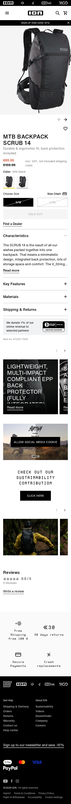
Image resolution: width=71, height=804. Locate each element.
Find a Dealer (12, 223)
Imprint (7, 793)
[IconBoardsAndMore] (7, 684)
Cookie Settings (54, 797)
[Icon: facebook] (12, 781)
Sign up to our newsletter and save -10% (33, 745)
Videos (40, 711)
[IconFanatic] (33, 3)
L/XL (53, 202)
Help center (10, 730)
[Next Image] (65, 119)
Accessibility (35, 797)
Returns (8, 716)
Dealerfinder (43, 716)
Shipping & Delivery (16, 706)
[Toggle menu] (7, 13)
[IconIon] (8, 3)
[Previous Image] (59, 119)
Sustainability (44, 706)
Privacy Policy (46, 793)
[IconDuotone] (22, 3)
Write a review (13, 591)
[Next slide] (65, 351)
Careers (41, 725)
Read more (11, 270)
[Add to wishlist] (65, 128)
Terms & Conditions (24, 793)
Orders (7, 711)
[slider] (17, 456)
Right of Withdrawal (14, 797)
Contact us (10, 725)
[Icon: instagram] (17, 781)
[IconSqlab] (46, 3)
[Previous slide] (57, 351)
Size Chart (54, 194)
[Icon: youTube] (5, 781)
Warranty (9, 721)
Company (42, 721)
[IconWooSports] (63, 3)
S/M (18, 202)
